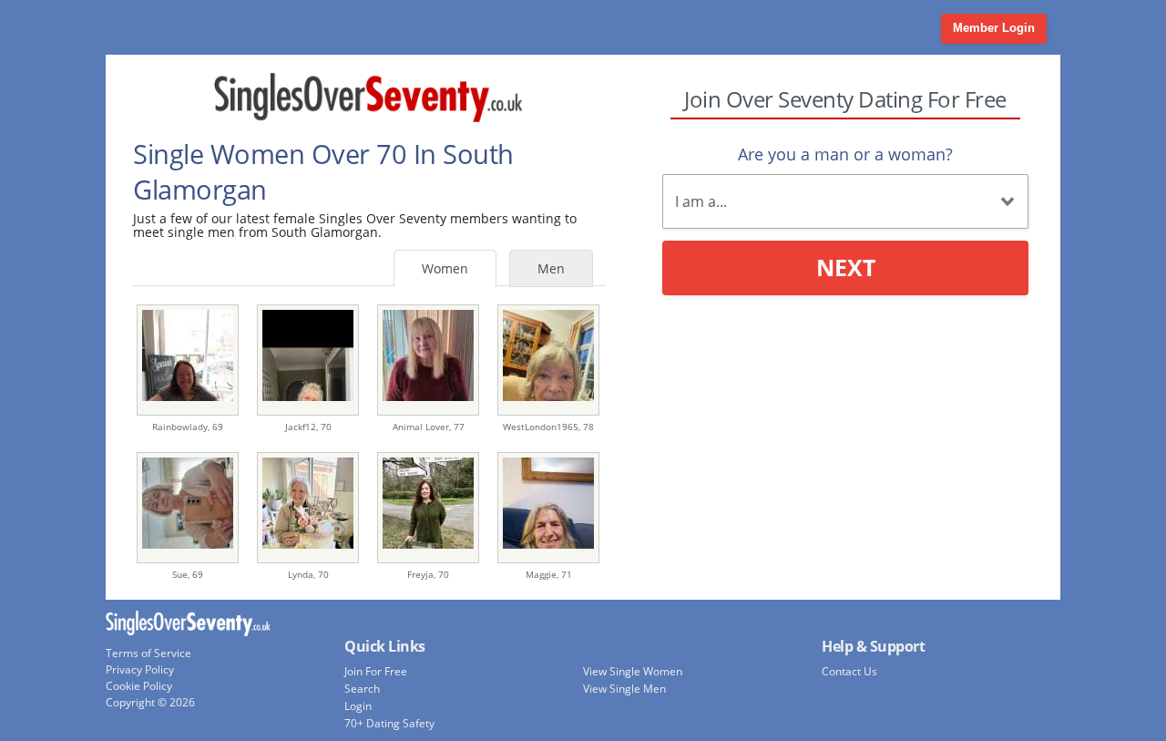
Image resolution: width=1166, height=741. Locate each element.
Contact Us (849, 671)
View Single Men (624, 688)
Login (358, 706)
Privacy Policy (140, 669)
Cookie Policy (139, 686)
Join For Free (375, 671)
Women (445, 268)
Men (551, 268)
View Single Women (632, 671)
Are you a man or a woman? (845, 154)
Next (845, 267)
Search (362, 688)
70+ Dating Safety (389, 723)
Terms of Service (148, 653)
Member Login (994, 28)
